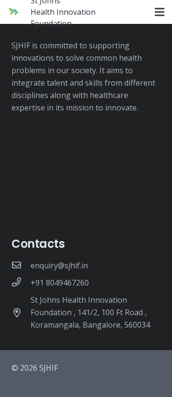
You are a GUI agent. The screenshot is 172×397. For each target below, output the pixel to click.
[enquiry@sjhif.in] (21, 265)
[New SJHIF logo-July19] (14, 12)
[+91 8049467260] (21, 282)
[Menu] (160, 12)
